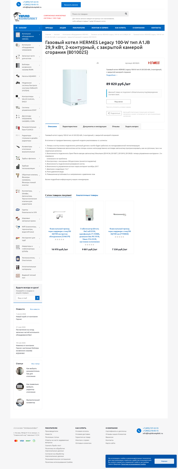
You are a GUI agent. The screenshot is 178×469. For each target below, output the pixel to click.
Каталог (23, 28)
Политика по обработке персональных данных (55, 449)
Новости (48, 434)
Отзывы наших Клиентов (116, 434)
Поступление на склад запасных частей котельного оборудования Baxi (27, 332)
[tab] (111, 75)
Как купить (120, 28)
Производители (51, 431)
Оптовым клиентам (83, 443)
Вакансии (109, 437)
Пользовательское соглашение (57, 459)
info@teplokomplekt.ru (32, 7)
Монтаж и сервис (100, 28)
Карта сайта (110, 443)
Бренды (49, 28)
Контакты (156, 28)
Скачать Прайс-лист (53, 445)
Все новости (34, 309)
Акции (63, 28)
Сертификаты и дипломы (116, 431)
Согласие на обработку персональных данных (54, 455)
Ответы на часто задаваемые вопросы (57, 441)
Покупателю (79, 28)
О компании (139, 28)
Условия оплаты (82, 431)
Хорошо (164, 461)
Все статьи (35, 364)
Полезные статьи (52, 437)
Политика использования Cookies (59, 462)
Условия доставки (82, 434)
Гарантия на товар (82, 437)
